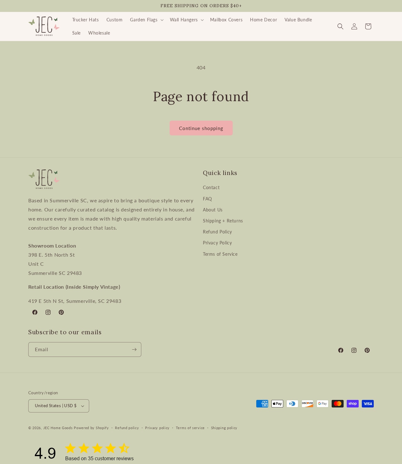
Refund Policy (217, 231)
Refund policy (127, 428)
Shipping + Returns (223, 220)
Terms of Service (220, 254)
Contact (211, 187)
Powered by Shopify (91, 428)
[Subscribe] (134, 349)
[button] (146, 19)
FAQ (207, 198)
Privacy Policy (217, 242)
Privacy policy (157, 428)
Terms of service (190, 428)
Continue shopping (201, 128)
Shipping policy (224, 428)
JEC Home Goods (58, 428)
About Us (213, 209)
